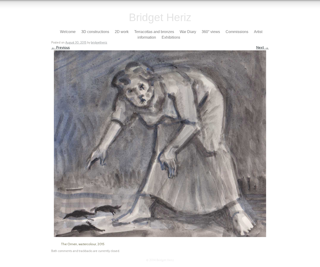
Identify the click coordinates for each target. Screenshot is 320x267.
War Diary (188, 32)
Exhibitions (171, 37)
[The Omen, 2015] (160, 236)
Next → (262, 47)
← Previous (60, 47)
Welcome (68, 32)
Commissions (237, 32)
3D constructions (95, 32)
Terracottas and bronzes (154, 32)
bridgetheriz (99, 42)
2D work (122, 32)
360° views (211, 32)
